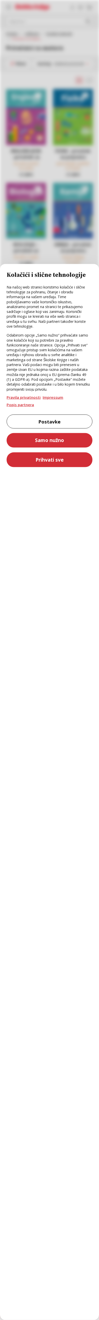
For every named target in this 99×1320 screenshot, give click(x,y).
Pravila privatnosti (24, 397)
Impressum (53, 397)
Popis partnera (20, 404)
